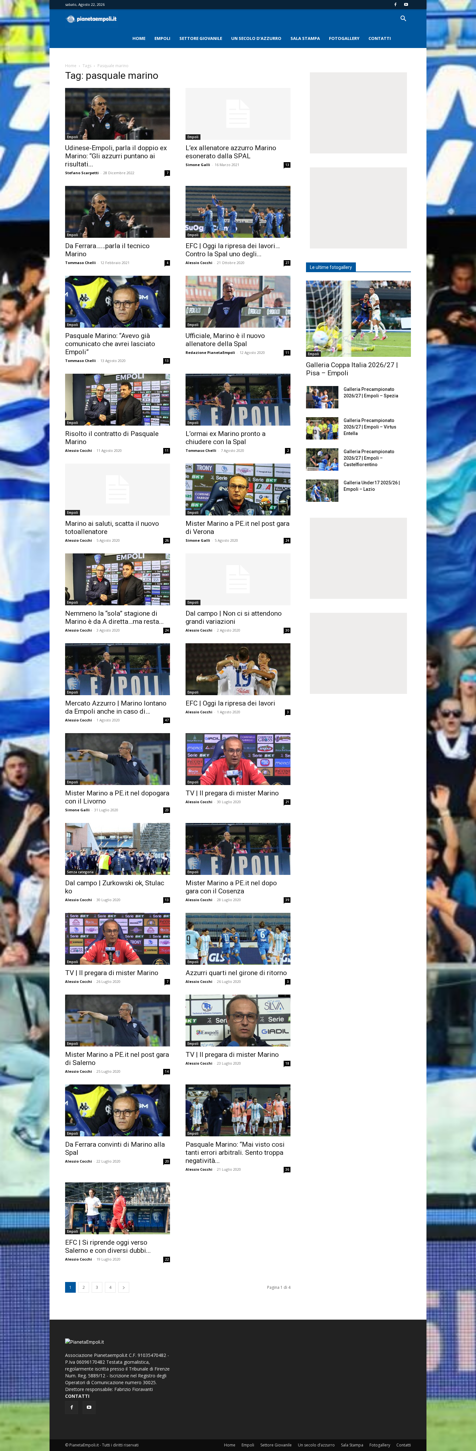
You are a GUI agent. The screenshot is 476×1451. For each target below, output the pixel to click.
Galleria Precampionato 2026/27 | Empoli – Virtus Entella (370, 427)
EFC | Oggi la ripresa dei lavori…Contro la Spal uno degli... (233, 250)
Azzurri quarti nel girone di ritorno (236, 973)
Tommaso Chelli (80, 262)
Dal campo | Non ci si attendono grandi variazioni (234, 617)
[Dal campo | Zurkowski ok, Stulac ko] (117, 849)
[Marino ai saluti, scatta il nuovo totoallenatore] (117, 489)
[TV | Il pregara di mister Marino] (238, 759)
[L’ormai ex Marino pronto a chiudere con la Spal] (238, 400)
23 (167, 810)
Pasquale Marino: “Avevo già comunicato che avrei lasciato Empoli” (110, 344)
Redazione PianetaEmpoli (210, 352)
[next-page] (123, 1287)
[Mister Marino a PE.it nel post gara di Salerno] (117, 1020)
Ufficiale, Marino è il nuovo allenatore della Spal (225, 340)
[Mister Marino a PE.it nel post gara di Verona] (238, 489)
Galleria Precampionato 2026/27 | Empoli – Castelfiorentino (369, 458)
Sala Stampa (305, 38)
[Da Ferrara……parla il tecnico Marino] (117, 212)
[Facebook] (395, 4)
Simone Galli (198, 164)
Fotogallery (344, 38)
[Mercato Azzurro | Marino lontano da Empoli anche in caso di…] (117, 669)
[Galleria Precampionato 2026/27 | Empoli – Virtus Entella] (322, 428)
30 (287, 630)
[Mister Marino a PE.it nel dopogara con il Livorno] (117, 759)
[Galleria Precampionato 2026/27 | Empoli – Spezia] (322, 397)
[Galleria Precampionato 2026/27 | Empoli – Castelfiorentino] (322, 459)
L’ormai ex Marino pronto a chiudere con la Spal (226, 438)
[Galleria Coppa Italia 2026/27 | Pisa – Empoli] (358, 319)
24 (287, 540)
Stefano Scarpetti (82, 172)
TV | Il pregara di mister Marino (232, 793)
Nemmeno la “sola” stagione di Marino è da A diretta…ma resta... (114, 617)
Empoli (162, 38)
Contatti (379, 38)
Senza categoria (80, 872)
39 (287, 900)
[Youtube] (406, 4)
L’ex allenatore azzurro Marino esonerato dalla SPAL (231, 152)
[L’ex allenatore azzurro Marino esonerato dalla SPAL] (238, 114)
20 (167, 1161)
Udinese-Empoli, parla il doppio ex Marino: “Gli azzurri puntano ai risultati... (116, 156)
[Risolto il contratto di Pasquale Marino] (117, 400)
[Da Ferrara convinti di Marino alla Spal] (117, 1110)
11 (287, 352)
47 (167, 720)
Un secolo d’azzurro (256, 38)
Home (138, 38)
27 (287, 262)
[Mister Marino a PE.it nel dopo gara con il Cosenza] (238, 849)
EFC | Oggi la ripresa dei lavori (230, 703)
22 (167, 1259)
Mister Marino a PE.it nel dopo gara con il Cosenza (231, 887)
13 (287, 165)
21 (287, 802)
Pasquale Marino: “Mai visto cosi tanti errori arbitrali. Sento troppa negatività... (235, 1153)
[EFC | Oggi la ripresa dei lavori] (238, 669)
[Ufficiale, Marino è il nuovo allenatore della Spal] (238, 302)
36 (287, 1169)
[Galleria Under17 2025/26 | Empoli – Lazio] (322, 490)
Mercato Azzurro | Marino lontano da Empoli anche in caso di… (115, 707)
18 (287, 1063)
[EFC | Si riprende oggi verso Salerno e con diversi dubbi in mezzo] (117, 1208)
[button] (403, 19)
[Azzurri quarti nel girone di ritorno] (238, 939)
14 (167, 1071)
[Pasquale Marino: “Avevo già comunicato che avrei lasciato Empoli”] (117, 302)
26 (167, 540)
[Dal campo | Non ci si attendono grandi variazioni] (238, 579)
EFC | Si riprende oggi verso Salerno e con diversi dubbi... (108, 1246)
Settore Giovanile (200, 38)
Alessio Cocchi (199, 262)
